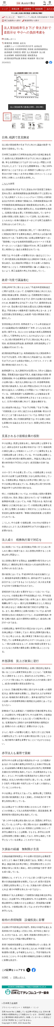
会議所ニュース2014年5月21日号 (18, 46)
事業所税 (8, 43)
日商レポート (10, 39)
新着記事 (15, 9)
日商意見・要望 (19, 52)
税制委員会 (32, 55)
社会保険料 (9, 55)
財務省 (24, 58)
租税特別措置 (21, 55)
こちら (5, 184)
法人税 (42, 52)
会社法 (23, 43)
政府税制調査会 (41, 49)
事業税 (16, 43)
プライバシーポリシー (11, 1007)
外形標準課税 (21, 49)
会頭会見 (38, 46)
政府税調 (8, 52)
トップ (5, 9)
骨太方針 (40, 58)
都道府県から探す (31, 20)
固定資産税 (9, 49)
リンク (36, 1007)
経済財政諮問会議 (12, 58)
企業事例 (27, 9)
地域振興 (39, 9)
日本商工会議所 (10, 1003)
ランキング (9, 17)
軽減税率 (31, 58)
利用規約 (26, 1007)
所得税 (31, 49)
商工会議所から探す (12, 20)
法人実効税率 (32, 52)
